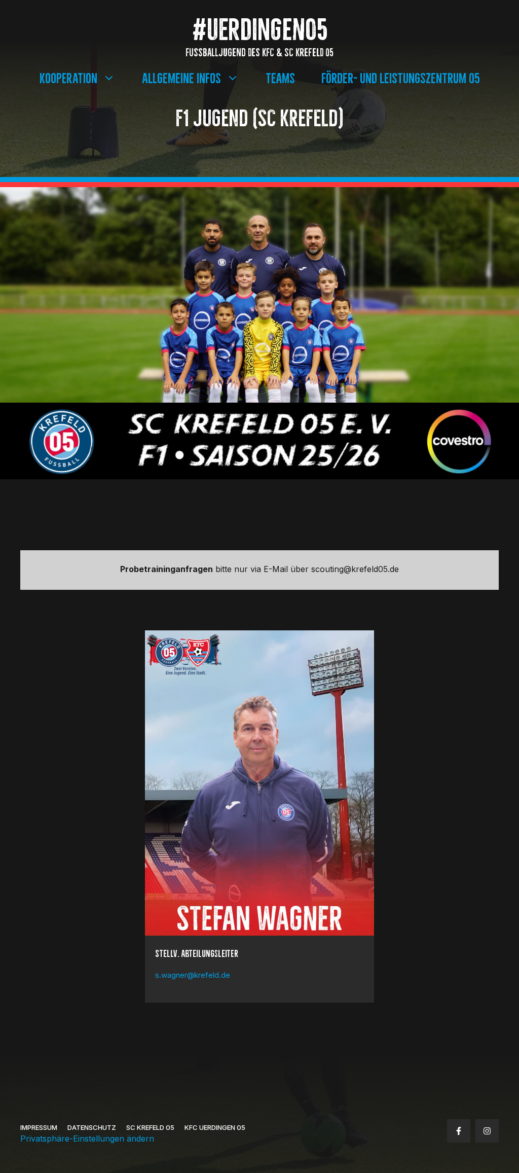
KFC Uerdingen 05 (214, 1127)
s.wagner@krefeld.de (192, 975)
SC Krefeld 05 (150, 1127)
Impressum (38, 1127)
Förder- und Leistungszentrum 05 (400, 76)
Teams (280, 76)
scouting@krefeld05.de (355, 569)
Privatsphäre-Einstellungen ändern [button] (87, 1138)
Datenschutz (91, 1127)
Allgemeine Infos (181, 76)
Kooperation (68, 76)
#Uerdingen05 (260, 27)
